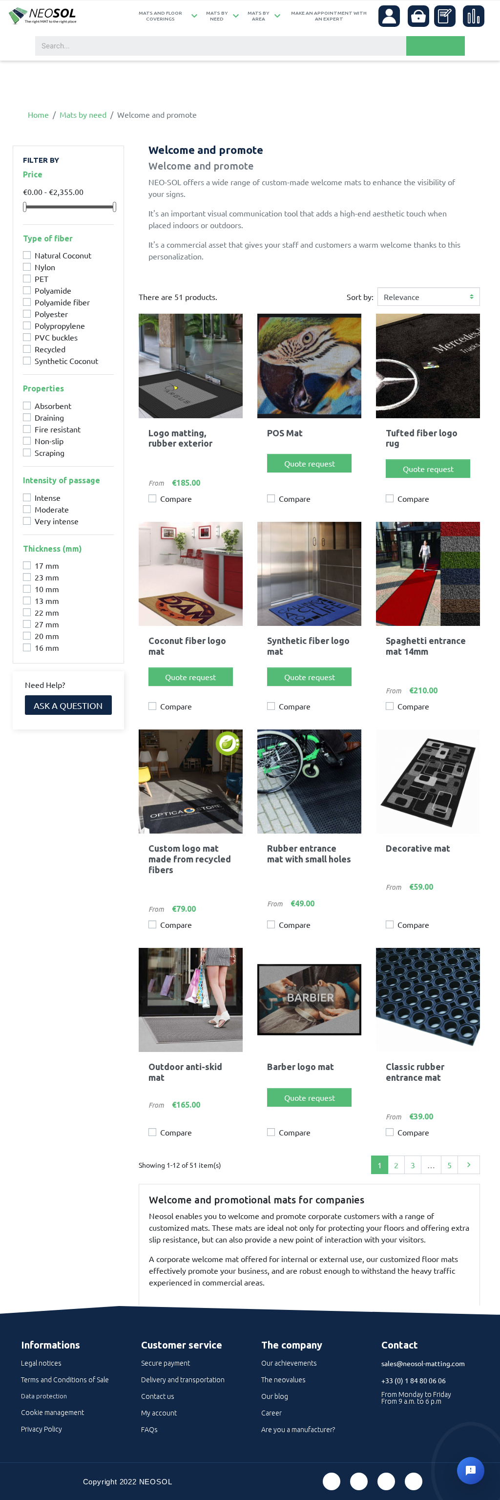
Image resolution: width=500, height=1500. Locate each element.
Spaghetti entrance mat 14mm (426, 646)
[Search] (435, 46)
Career (271, 1413)
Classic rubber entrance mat (415, 1072)
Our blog (274, 1396)
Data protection (44, 1396)
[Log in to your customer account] (389, 16)
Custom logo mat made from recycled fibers (189, 858)
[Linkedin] (386, 1481)
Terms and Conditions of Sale (65, 1380)
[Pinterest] (359, 1481)
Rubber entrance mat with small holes (309, 853)
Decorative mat (418, 848)
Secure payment (165, 1363)
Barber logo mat (300, 1066)
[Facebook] (331, 1481)
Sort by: (360, 296)
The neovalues (283, 1380)
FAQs (149, 1430)
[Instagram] (413, 1481)
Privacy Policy (41, 1429)
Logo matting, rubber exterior (180, 438)
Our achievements (289, 1363)
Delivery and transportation (183, 1380)
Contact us (157, 1396)
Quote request (309, 463)
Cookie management (52, 1412)
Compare (176, 498)
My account (159, 1413)
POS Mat (285, 433)
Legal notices (41, 1363)
